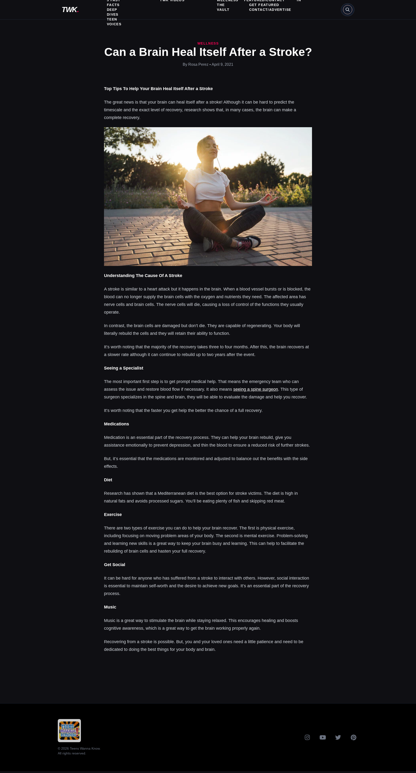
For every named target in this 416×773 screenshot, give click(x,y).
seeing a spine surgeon (255, 389)
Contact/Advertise (270, 10)
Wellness (208, 43)
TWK (70, 9)
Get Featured (264, 5)
